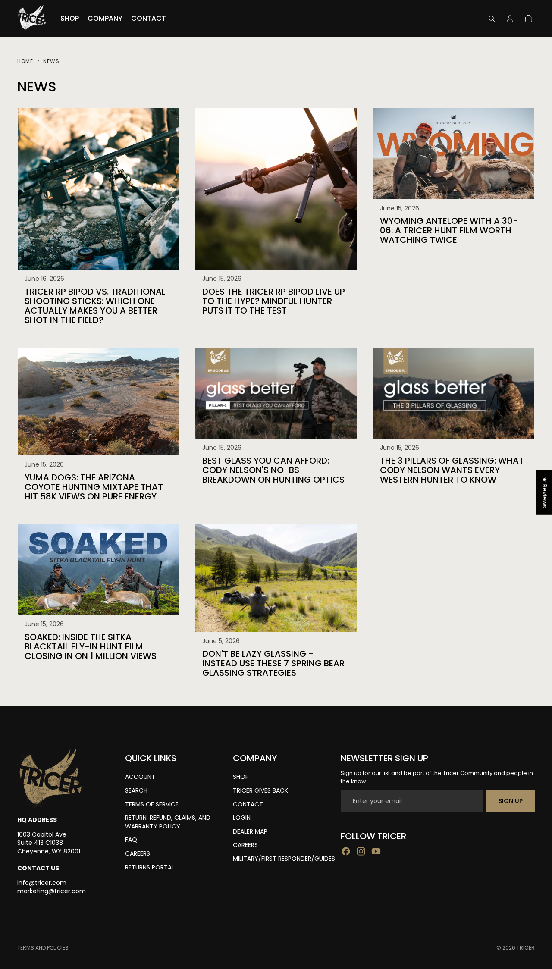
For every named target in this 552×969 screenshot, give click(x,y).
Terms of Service (152, 804)
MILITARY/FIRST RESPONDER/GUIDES (284, 858)
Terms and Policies (43, 947)
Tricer (526, 947)
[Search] (491, 18)
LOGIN (242, 817)
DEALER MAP (250, 831)
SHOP (241, 776)
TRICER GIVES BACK (260, 790)
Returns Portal (149, 867)
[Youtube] (376, 851)
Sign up (511, 801)
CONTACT (248, 804)
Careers (137, 853)
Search (136, 790)
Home (25, 61)
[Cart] (528, 18)
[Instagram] (361, 851)
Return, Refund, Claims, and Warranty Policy (167, 822)
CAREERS (245, 844)
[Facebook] (346, 851)
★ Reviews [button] (544, 492)
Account (140, 776)
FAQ (131, 839)
